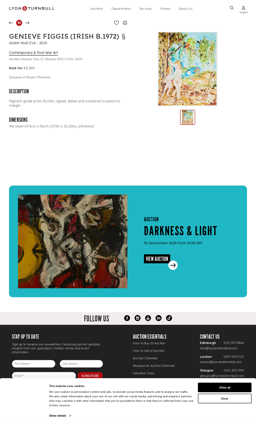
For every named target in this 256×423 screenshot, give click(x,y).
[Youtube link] (148, 318)
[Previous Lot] (11, 22)
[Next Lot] (27, 22)
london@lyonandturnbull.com (221, 362)
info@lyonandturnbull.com (218, 348)
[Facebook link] (127, 318)
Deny (224, 398)
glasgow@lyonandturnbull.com (222, 376)
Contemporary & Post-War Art (33, 52)
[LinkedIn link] (159, 318)
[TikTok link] (169, 318)
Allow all (224, 387)
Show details (57, 415)
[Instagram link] (138, 318)
